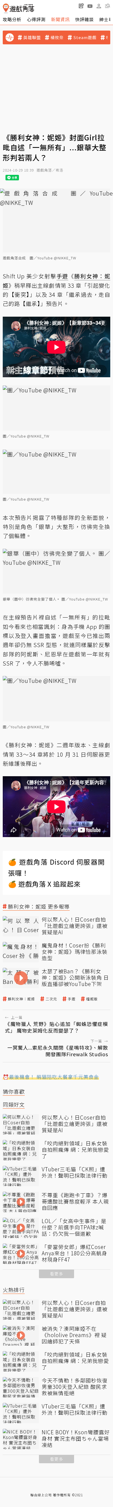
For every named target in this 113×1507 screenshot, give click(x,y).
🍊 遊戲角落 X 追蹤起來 (44, 884)
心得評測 (36, 19)
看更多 (56, 1274)
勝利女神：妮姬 (21, 998)
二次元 (51, 998)
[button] (107, 6)
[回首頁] (18, 8)
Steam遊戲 (85, 37)
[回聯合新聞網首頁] (6, 8)
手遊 (71, 998)
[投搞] (81, 6)
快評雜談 (84, 19)
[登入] (98, 6)
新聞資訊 (60, 19)
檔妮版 (92, 998)
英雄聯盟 (32, 37)
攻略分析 (12, 19)
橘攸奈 (57, 37)
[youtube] (90, 6)
